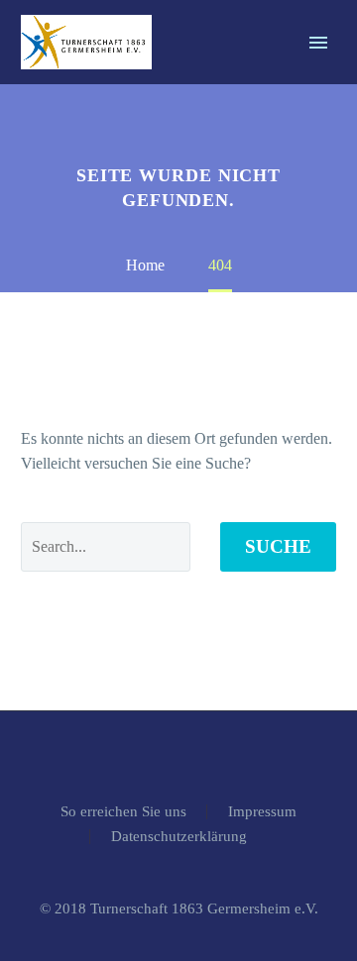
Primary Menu (318, 42)
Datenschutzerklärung (179, 836)
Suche (278, 546)
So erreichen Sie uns (123, 811)
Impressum (262, 811)
